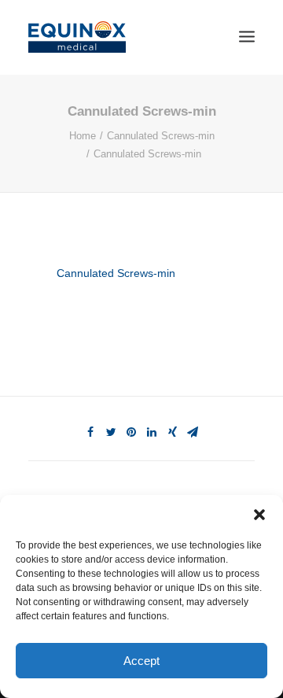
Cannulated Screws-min (161, 136)
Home (82, 136)
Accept (141, 660)
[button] (259, 515)
